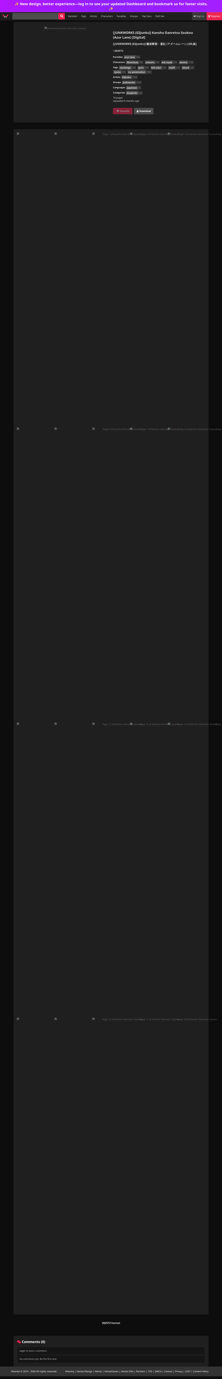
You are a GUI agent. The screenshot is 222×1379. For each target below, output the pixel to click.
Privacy (179, 1371)
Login (23, 1350)
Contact (168, 1371)
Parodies (121, 16)
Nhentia (69, 1371)
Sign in (200, 16)
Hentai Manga (84, 1371)
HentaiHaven (111, 1371)
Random (72, 16)
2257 (187, 1371)
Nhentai (15, 1371)
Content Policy (201, 1371)
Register (215, 16)
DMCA (158, 1371)
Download (145, 111)
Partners (140, 1371)
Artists (93, 16)
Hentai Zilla (127, 1371)
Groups (134, 16)
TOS (150, 1371)
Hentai (98, 1371)
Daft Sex (159, 16)
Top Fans (146, 16)
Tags (83, 16)
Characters (107, 16)
